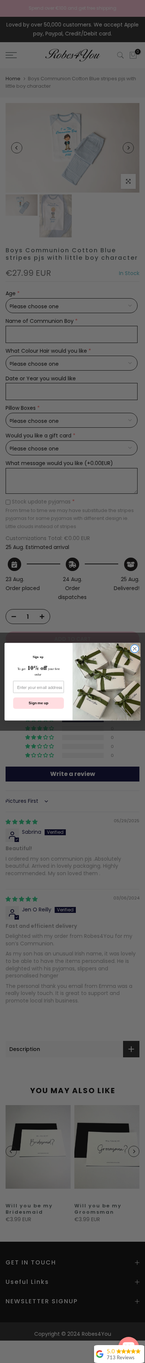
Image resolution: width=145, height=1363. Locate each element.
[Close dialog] (135, 648)
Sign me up (38, 703)
